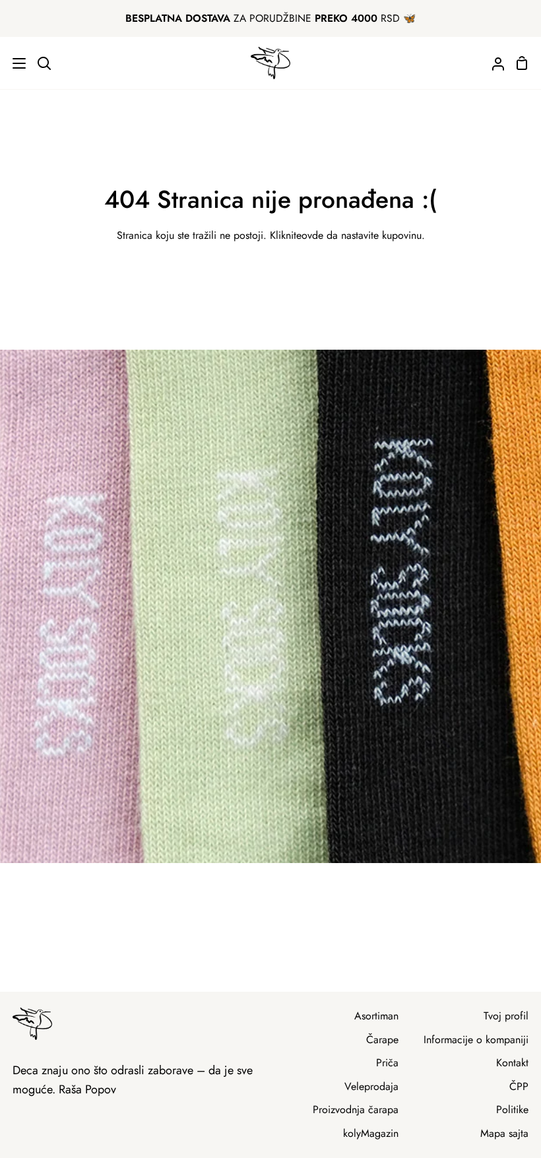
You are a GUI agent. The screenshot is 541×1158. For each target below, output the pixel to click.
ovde (312, 235)
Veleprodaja (371, 1086)
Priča (387, 1062)
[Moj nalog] (493, 63)
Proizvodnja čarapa (355, 1109)
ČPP (518, 1086)
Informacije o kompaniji (476, 1039)
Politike (512, 1109)
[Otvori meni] (13, 63)
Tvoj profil (506, 1015)
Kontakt (512, 1062)
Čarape (382, 1039)
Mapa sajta (504, 1133)
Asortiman (376, 1015)
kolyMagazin (370, 1133)
